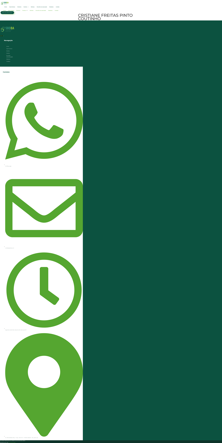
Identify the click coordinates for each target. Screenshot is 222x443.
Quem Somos (12, 6)
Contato (57, 6)
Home (5, 6)
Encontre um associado (42, 6)
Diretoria (19, 6)
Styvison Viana (12, 442)
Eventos (25, 6)
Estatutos (51, 6)
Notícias (32, 6)
